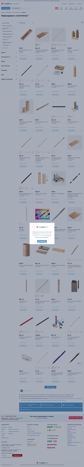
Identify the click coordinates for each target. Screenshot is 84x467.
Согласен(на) (42, 241)
